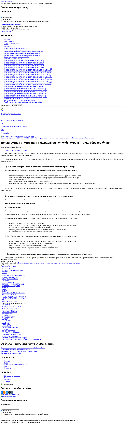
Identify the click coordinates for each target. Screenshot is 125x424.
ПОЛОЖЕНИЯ (6, 320)
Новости (7, 366)
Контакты (7, 368)
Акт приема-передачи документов (16, 50)
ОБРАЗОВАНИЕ (7, 315)
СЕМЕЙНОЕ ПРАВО (8, 331)
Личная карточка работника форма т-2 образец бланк (19, 351)
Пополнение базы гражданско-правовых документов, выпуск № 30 (28, 83)
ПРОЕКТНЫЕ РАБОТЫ (10, 327)
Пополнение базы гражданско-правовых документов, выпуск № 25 (28, 79)
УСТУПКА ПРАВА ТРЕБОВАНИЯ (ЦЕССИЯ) (16, 338)
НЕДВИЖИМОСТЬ (8, 314)
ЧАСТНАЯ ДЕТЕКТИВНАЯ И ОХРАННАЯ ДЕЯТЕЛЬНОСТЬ (21, 340)
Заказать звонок (6, 31)
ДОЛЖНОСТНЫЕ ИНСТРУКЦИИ (28, 138)
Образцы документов (12, 43)
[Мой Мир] (7, 392)
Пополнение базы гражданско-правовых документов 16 (24, 62)
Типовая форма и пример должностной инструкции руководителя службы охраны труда (49, 263)
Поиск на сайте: (6, 105)
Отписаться (7, 19)
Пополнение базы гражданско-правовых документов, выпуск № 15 (28, 71)
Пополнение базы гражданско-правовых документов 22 (24, 65)
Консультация (9, 41)
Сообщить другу (13, 394)
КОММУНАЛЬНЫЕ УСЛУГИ (11, 307)
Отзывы (7, 381)
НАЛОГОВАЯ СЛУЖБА (9, 312)
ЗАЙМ (4, 289)
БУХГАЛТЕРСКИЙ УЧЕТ (10, 277)
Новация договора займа (13, 59)
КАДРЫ (4, 300)
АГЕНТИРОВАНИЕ (8, 268)
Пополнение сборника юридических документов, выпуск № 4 (25, 93)
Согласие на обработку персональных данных (20, 100)
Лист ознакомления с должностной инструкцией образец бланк (23, 348)
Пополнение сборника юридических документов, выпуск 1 (25, 86)
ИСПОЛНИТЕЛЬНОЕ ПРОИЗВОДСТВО (15, 298)
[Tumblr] (12, 392)
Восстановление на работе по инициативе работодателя (23, 52)
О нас (6, 363)
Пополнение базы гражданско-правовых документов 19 (24, 64)
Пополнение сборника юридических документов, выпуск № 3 (25, 91)
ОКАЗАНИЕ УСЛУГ (8, 317)
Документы (11, 138)
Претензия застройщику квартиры (16, 98)
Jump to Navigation (7, 1)
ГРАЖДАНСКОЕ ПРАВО (10, 279)
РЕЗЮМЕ (5, 329)
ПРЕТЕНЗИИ (6, 326)
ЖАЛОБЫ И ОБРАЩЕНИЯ (11, 286)
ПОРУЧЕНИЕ (6, 322)
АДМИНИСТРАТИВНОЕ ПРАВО (12, 270)
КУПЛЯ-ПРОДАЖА (8, 310)
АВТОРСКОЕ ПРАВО (9, 267)
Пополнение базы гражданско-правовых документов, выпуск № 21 (28, 74)
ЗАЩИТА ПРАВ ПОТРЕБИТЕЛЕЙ (13, 293)
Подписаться (7, 18)
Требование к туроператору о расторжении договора (23, 102)
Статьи (6, 45)
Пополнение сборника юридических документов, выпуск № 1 (25, 88)
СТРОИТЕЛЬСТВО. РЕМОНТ (11, 333)
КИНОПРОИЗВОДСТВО (10, 301)
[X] (9, 392)
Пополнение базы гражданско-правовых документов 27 (24, 67)
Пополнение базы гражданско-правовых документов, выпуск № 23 (28, 76)
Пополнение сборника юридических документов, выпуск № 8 (25, 97)
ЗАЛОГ (4, 291)
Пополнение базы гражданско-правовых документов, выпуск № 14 (28, 69)
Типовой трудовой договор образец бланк (15, 350)
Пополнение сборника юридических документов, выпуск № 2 (25, 90)
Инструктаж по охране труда (11, 353)
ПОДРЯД (5, 319)
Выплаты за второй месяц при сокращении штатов (22, 53)
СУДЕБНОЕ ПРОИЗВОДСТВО (12, 334)
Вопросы (7, 46)
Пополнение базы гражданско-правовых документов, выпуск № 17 (28, 72)
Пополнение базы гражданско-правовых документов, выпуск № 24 (28, 78)
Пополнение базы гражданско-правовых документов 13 (24, 60)
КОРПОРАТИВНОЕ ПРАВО (11, 308)
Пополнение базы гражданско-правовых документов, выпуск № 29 (28, 81)
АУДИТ (4, 274)
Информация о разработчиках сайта (16, 57)
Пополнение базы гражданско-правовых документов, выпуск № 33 (28, 85)
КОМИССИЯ (6, 305)
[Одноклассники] (4, 392)
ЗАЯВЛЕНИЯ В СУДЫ (9, 294)
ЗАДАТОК (5, 287)
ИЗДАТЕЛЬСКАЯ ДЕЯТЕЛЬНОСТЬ (14, 296)
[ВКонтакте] (2, 392)
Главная (7, 39)
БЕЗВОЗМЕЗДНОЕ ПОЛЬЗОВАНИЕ (13, 275)
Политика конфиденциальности (15, 48)
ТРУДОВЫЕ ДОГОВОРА (10, 336)
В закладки (13, 396)
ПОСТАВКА (6, 324)
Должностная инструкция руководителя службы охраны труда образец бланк (67, 138)
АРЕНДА (5, 272)
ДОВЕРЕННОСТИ (8, 282)
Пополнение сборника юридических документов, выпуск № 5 (25, 95)
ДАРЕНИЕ (5, 281)
